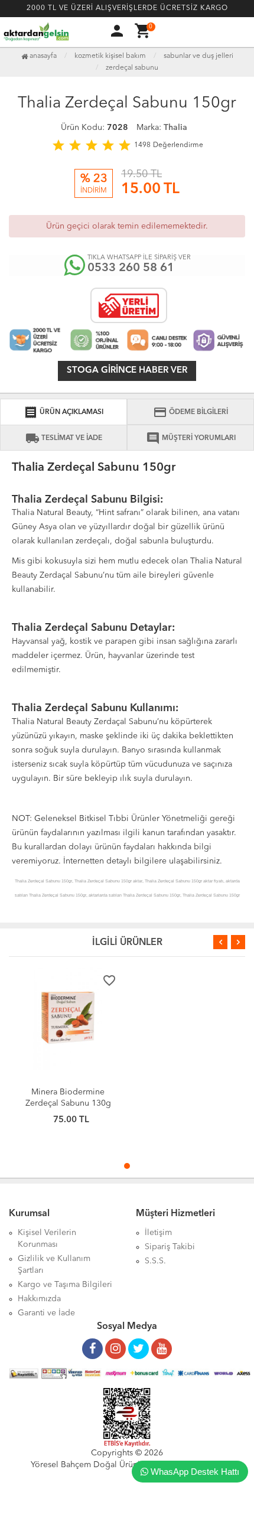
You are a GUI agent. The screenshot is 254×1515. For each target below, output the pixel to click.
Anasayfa (42, 56)
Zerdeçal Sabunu (132, 67)
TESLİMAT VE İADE (63, 438)
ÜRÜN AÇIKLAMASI (63, 412)
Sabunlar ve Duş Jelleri (198, 56)
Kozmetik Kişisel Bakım (110, 56)
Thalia (175, 127)
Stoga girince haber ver (127, 370)
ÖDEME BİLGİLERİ (190, 412)
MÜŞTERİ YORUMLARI (191, 438)
